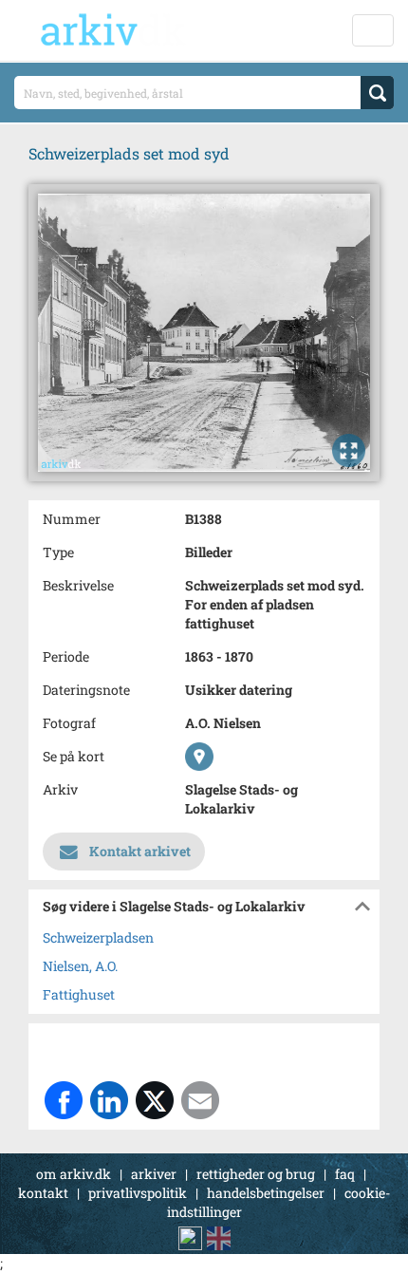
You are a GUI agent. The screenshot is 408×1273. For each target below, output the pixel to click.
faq (345, 1174)
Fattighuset (79, 994)
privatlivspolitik (137, 1193)
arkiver (153, 1174)
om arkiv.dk (73, 1174)
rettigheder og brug (255, 1174)
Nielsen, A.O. (80, 966)
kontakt (43, 1193)
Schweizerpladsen (98, 937)
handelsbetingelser (266, 1193)
